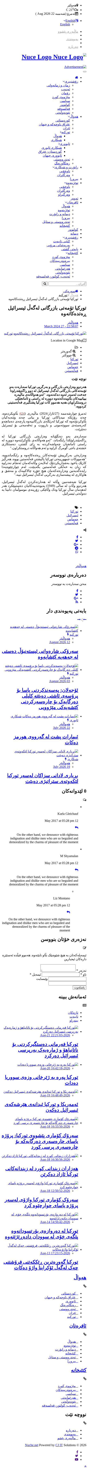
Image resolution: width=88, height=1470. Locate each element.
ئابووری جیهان (52, 155)
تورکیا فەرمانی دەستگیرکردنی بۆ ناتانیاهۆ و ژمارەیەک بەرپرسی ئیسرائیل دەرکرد (45, 1049)
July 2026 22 (61, 727)
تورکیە (65, 132)
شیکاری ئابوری (52, 147)
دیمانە (74, 233)
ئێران (66, 128)
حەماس (72, 367)
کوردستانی (62, 120)
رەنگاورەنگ (62, 163)
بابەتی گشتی (69, 249)
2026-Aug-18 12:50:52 (55, 1191)
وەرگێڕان (63, 175)
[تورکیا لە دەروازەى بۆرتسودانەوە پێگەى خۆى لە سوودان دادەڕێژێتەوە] (40, 1218)
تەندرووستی (62, 159)
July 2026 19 (61, 766)
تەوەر (74, 198)
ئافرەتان (72, 202)
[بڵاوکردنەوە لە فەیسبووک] (77, 537)
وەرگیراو (64, 194)
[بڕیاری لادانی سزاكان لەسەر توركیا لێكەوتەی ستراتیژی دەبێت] (40, 755)
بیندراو (74, 1020)
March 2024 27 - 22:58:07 (61, 326)
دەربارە (73, 46)
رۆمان (65, 93)
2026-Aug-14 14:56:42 (55, 1222)
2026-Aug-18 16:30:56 (55, 1159)
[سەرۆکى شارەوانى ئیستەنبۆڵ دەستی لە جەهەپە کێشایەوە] (40, 630)
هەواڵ (74, 116)
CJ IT (59, 1445)
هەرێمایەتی (62, 268)
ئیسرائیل (72, 363)
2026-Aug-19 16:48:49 (55, 1095)
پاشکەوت (79, 987)
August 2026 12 (59, 642)
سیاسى (65, 101)
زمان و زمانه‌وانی (58, 85)
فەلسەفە (63, 108)
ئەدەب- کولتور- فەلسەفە (53, 276)
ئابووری (65, 144)
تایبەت (74, 1016)
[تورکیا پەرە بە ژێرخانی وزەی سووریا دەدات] (47, 1064)
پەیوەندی (72, 39)
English (70, 20)
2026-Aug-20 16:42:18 (55, 1068)
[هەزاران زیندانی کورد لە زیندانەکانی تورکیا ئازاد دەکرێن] (40, 1156)
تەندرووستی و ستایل (56, 222)
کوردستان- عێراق (50, 151)
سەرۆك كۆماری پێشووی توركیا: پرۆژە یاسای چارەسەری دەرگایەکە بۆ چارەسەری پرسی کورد (40, 1141)
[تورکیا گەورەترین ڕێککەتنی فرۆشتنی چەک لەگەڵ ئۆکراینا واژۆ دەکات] (40, 1249)
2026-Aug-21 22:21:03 (55, 1035)
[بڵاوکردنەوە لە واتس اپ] (76, 552)
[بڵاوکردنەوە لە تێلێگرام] (76, 548)
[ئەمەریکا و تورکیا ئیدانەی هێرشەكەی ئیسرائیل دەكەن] (40, 1091)
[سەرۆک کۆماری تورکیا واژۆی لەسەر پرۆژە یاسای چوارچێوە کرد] (40, 1187)
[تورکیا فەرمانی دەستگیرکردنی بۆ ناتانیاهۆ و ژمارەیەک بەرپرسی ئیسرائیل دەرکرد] (40, 1031)
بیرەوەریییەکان (60, 261)
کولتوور (65, 105)
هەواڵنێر (72, 322)
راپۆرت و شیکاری (66, 167)
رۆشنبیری (71, 81)
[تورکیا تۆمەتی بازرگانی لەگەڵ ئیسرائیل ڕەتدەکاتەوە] (50, 333)
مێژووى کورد (61, 97)
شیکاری (56, 140)
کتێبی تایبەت (61, 241)
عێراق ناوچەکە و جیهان (54, 124)
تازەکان (73, 1012)
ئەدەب (65, 89)
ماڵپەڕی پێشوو (68, 31)
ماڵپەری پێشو (67, 1438)
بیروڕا (74, 179)
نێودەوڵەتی (62, 112)
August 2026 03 (59, 681)
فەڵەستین (71, 371)
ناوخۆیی (64, 171)
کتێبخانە (65, 225)
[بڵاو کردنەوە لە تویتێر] (76, 540)
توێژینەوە (72, 183)
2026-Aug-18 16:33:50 (55, 1126)
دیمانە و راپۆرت (59, 214)
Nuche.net (31, 1445)
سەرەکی (69, 291)
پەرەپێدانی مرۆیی (58, 245)
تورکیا (74, 359)
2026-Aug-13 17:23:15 (55, 1253)
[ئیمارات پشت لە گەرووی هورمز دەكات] (50, 716)
